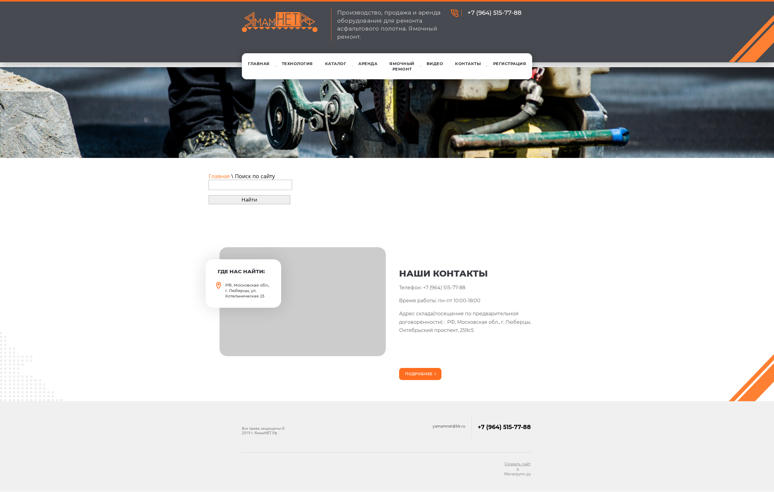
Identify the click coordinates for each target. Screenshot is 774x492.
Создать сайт (518, 463)
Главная (219, 176)
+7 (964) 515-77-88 (494, 12)
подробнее (419, 374)
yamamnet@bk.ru (449, 426)
